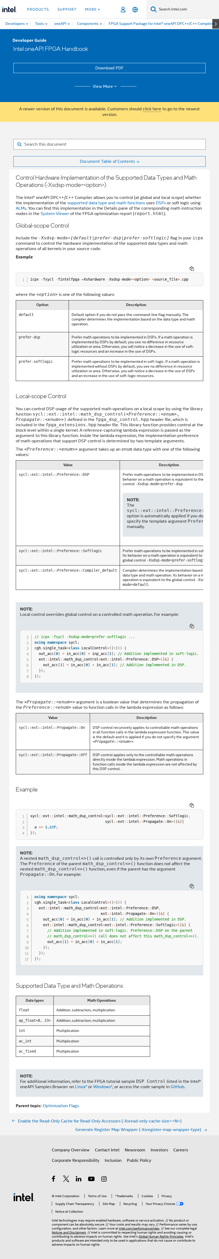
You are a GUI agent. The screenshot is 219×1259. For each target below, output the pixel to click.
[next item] (215, 24)
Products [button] (38, 9)
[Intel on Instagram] (104, 1180)
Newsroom (135, 1150)
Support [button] (66, 9)
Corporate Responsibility (75, 1160)
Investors (159, 1150)
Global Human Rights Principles (161, 1236)
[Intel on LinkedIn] (79, 1180)
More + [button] (92, 9)
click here (152, 109)
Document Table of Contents (107, 161)
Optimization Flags (61, 1106)
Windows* (102, 1087)
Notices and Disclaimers (69, 1232)
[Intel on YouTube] (92, 1180)
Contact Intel (107, 1150)
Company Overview (70, 1150)
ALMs (21, 208)
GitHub (177, 1087)
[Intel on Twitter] (66, 1180)
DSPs (161, 203)
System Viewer (55, 213)
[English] (135, 9)
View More (103, 86)
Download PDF (109, 68)
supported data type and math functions (106, 203)
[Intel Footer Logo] (24, 1197)
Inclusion (113, 1160)
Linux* (81, 1087)
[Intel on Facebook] (54, 1180)
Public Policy (139, 1160)
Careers (180, 1150)
